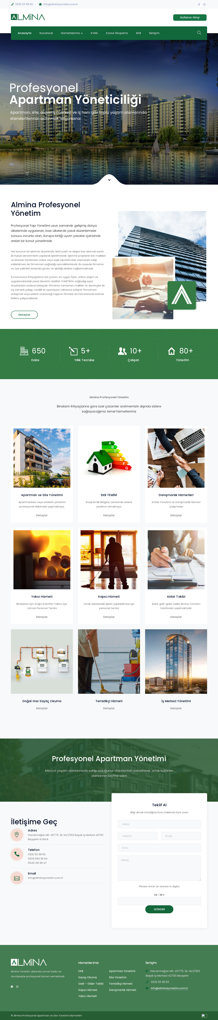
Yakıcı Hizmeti (41, 596)
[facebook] (12, 986)
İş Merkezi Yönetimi (176, 701)
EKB (80, 971)
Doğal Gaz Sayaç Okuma (41, 701)
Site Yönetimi (117, 977)
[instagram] (17, 986)
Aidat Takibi (176, 596)
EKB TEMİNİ (109, 495)
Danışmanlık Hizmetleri (176, 495)
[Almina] (28, 16)
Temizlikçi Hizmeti (109, 701)
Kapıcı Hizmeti (109, 596)
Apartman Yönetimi (122, 971)
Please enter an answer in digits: (159, 886)
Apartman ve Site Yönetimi (42, 495)
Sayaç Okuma (87, 977)
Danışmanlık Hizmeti (122, 990)
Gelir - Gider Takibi (90, 984)
